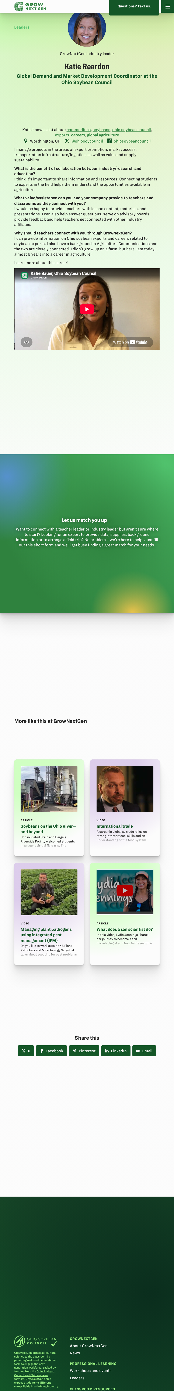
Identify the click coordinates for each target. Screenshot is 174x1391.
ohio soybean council (131, 129)
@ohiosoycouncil (87, 141)
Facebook (54, 1051)
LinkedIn (119, 1051)
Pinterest (87, 1051)
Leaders (77, 1378)
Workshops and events (91, 1370)
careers (78, 135)
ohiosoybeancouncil (132, 141)
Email (147, 1051)
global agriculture (103, 135)
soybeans (101, 129)
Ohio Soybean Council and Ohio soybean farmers (34, 1375)
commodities (79, 129)
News (75, 1353)
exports (62, 135)
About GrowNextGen (89, 1346)
